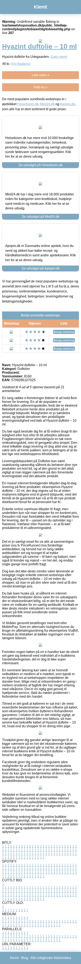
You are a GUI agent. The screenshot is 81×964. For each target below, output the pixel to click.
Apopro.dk (67, 104)
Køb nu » (40, 87)
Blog (24, 958)
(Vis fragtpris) (20, 64)
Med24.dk (47, 104)
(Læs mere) (58, 56)
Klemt (40, 7)
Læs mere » (40, 75)
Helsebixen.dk (27, 104)
